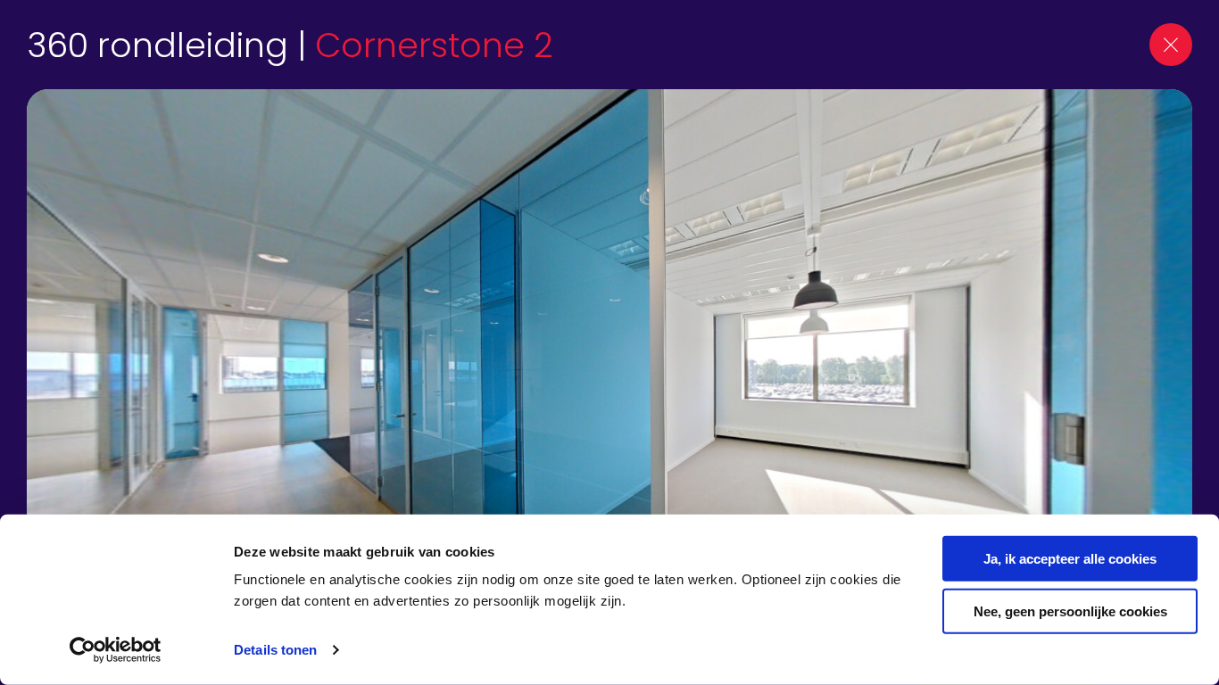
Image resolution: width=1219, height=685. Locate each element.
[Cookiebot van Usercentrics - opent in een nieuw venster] (115, 650)
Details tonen (275, 649)
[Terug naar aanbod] (1170, 44)
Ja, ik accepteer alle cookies (1070, 558)
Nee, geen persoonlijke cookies (1070, 610)
